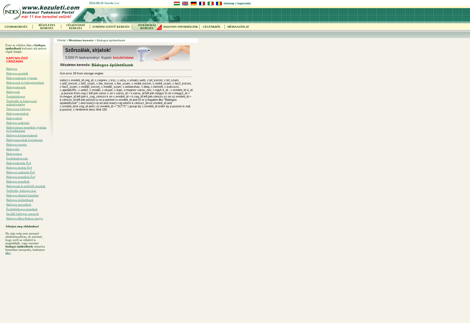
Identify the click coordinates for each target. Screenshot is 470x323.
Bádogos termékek (18, 181)
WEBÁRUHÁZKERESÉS (147, 27)
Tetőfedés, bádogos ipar (21, 190)
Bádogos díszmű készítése (22, 195)
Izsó (116, 3)
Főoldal (61, 40)
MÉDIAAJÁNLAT (238, 26)
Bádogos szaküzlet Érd (20, 172)
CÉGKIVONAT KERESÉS (75, 27)
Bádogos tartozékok (18, 204)
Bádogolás (12, 149)
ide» (8, 253)
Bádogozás (13, 91)
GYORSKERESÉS (16, 26)
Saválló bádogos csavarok (22, 213)
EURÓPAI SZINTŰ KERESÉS (111, 26)
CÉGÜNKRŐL (212, 26)
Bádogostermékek (17, 113)
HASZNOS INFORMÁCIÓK (180, 26)
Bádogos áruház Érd (19, 167)
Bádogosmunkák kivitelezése (24, 140)
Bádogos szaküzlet (17, 122)
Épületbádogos (15, 96)
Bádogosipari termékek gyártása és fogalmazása (26, 129)
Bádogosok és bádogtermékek (25, 82)
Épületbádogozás (17, 158)
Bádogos (11, 68)
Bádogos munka (16, 144)
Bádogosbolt (14, 118)
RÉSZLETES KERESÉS (47, 27)
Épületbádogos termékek (22, 209)
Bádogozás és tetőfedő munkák (25, 186)
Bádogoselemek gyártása (21, 78)
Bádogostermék (16, 87)
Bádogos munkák (17, 73)
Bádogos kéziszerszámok (22, 135)
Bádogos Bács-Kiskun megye (24, 218)
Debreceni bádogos (18, 109)
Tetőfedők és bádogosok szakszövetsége (21, 102)
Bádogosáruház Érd (18, 163)
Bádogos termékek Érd (20, 176)
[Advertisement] (27, 290)
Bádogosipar (14, 153)
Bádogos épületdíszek (19, 200)
